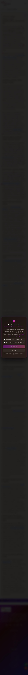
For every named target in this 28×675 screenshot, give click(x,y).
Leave (15, 350)
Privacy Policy (17, 336)
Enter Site (15, 346)
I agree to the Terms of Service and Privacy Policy (15, 342)
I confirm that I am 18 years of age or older (14, 339)
